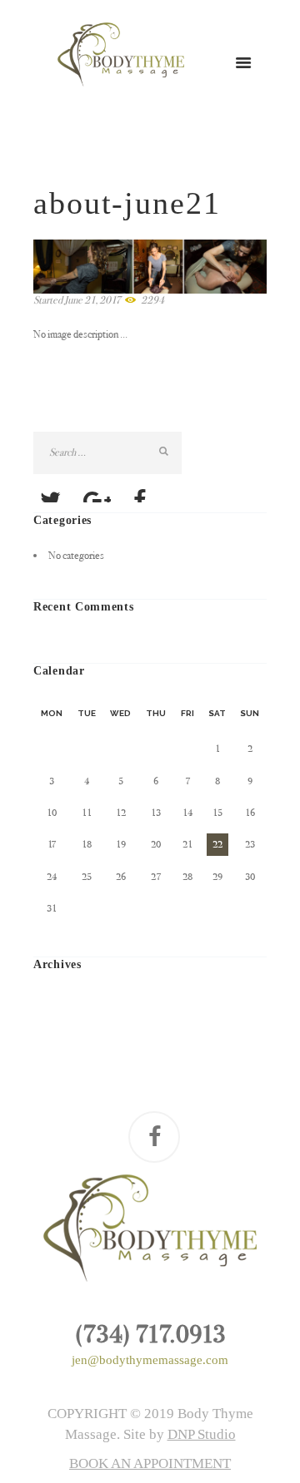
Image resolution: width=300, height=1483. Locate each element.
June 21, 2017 (92, 300)
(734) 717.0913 (150, 1334)
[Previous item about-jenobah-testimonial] (91, 267)
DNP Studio (202, 1434)
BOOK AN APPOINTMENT (150, 1463)
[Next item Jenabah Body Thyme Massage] (208, 267)
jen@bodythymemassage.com (150, 1360)
